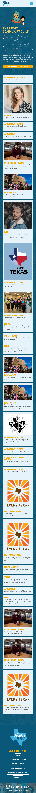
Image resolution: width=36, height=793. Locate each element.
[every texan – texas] (18, 493)
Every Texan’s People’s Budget (12, 53)
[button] (31, 3)
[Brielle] (18, 99)
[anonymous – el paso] (18, 261)
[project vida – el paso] (18, 302)
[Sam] (18, 215)
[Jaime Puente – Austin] (18, 151)
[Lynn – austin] (18, 182)
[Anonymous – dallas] (18, 424)
